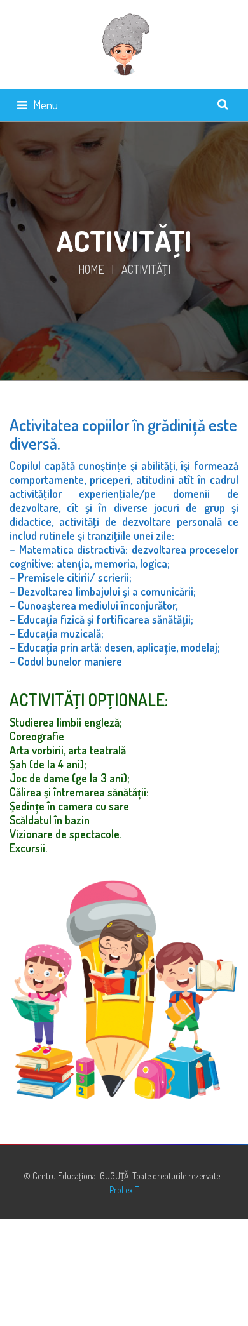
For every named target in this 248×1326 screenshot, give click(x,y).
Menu (45, 105)
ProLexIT (124, 1189)
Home (91, 269)
